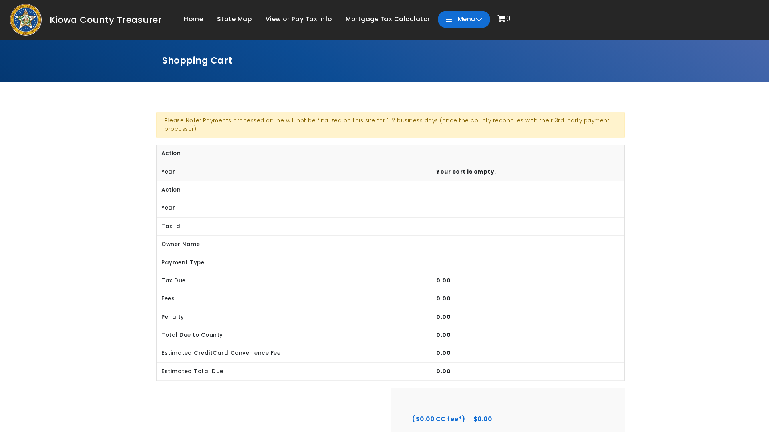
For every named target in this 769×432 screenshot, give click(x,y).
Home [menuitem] (193, 19)
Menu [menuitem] (465, 19)
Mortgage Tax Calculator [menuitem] (388, 19)
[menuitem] (504, 19)
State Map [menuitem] (234, 19)
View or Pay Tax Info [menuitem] (299, 19)
